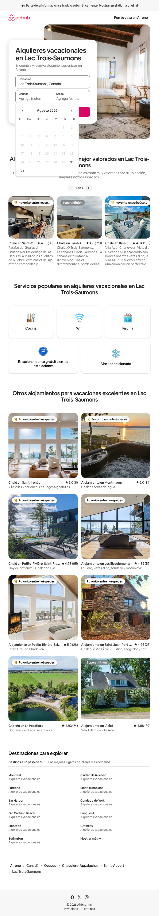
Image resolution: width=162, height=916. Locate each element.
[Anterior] (70, 188)
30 (72, 162)
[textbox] (34, 98)
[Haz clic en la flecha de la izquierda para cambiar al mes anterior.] (23, 110)
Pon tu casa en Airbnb (131, 17)
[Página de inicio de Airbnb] (19, 17)
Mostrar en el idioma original (118, 5)
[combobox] (53, 83)
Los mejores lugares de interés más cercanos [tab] (79, 762)
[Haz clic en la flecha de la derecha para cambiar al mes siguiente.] (71, 110)
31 (22, 171)
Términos (88, 909)
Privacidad (71, 909)
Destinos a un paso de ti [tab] (25, 762)
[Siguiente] (88, 188)
